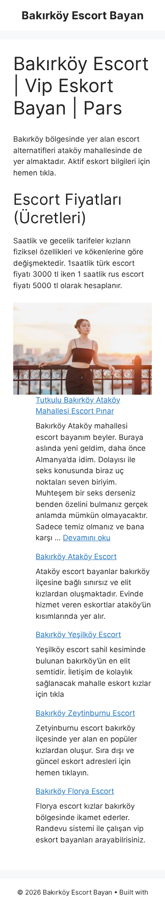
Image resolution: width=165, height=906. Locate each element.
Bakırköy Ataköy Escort (76, 556)
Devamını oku (86, 537)
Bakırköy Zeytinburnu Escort (85, 713)
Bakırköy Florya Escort (75, 791)
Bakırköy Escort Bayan (83, 15)
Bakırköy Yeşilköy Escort (78, 634)
